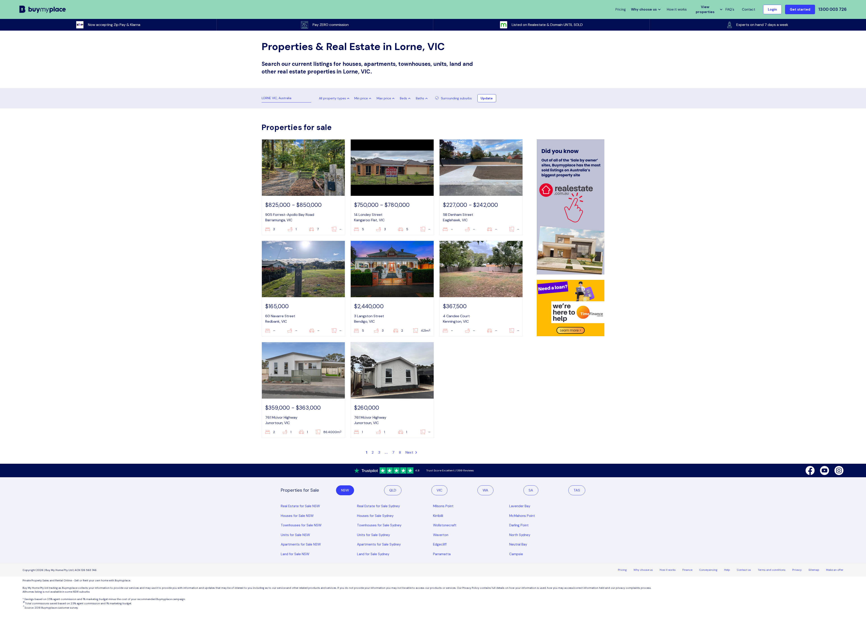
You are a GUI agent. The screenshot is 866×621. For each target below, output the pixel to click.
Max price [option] (384, 98)
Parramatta (442, 554)
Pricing (622, 570)
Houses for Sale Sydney (375, 516)
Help (727, 570)
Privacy (797, 570)
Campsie (516, 554)
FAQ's (730, 9)
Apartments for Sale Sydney (379, 544)
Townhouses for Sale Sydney (379, 525)
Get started (800, 9)
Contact (748, 9)
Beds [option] (403, 98)
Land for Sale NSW (295, 554)
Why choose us (643, 570)
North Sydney (519, 535)
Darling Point (519, 525)
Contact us (744, 570)
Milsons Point (443, 506)
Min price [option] (361, 98)
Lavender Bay (519, 506)
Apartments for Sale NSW (301, 544)
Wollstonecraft (444, 525)
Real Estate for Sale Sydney (378, 506)
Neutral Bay (518, 544)
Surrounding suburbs (456, 98)
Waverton (440, 535)
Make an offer (834, 570)
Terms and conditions (771, 570)
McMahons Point (522, 516)
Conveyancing (708, 570)
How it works (677, 9)
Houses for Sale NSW (297, 516)
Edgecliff (440, 544)
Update (487, 98)
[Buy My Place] (42, 10)
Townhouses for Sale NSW (301, 525)
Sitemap (813, 570)
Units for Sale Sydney (373, 535)
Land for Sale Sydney (373, 554)
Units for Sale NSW (295, 535)
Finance (687, 570)
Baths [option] (420, 98)
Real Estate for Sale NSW (300, 506)
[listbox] (363, 98)
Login (772, 9)
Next (409, 452)
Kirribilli (438, 516)
